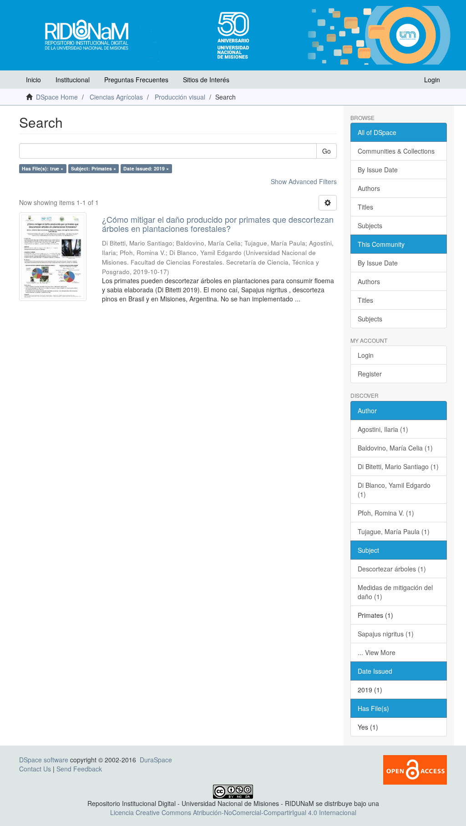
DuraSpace (156, 759)
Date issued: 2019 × (146, 168)
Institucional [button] (73, 79)
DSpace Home (57, 96)
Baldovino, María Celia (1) (395, 447)
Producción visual (180, 96)
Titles (365, 206)
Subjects (370, 225)
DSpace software (43, 759)
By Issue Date (378, 169)
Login (366, 355)
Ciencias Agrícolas (116, 96)
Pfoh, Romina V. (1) (386, 512)
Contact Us (35, 768)
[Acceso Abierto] (415, 768)
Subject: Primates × (93, 168)
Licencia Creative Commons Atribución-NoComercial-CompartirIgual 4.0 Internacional (233, 812)
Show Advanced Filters (304, 181)
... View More (376, 652)
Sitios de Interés (206, 79)
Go (326, 150)
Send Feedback (79, 768)
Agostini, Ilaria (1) (383, 429)
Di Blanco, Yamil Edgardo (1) (394, 490)
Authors (369, 188)
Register (370, 373)
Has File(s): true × (42, 168)
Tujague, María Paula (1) (394, 531)
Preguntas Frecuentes (136, 79)
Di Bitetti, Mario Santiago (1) (398, 466)
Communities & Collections (396, 150)
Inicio (33, 79)
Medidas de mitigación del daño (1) (395, 592)
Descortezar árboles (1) (392, 568)
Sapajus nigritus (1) (386, 633)
